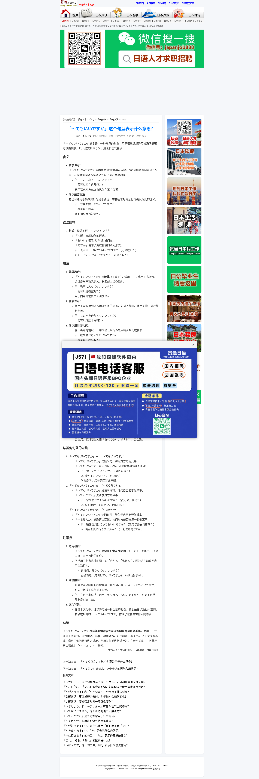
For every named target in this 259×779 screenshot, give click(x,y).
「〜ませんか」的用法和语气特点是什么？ (88, 721)
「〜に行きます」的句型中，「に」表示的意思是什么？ (96, 735)
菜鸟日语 (102, 119)
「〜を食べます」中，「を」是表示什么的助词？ (92, 730)
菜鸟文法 (114, 119)
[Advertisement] (129, 92)
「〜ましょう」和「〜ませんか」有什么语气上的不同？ (96, 706)
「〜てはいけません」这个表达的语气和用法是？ (109, 668)
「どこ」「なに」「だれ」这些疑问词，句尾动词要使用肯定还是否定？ (104, 686)
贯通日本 (82, 119)
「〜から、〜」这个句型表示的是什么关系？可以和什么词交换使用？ (104, 682)
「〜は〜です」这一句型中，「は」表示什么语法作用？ (96, 745)
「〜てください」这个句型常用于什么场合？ (107, 661)
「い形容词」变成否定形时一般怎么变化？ (88, 701)
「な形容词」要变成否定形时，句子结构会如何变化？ (95, 696)
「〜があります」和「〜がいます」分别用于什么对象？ (96, 691)
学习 (92, 119)
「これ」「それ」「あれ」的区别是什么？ (87, 740)
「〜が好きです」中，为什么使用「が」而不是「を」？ (96, 726)
